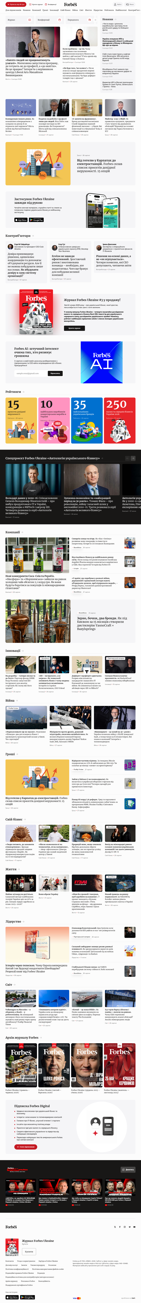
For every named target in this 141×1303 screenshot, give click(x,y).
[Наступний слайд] (95, 19)
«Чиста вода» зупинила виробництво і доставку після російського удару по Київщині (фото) (115, 27)
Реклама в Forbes (28, 1281)
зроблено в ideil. (128, 1298)
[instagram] (124, 1227)
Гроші (45, 10)
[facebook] (119, 1227)
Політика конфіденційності (17, 1269)
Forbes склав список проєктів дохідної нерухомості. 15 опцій (99, 166)
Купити (29, 1251)
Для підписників (13, 10)
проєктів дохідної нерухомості (16, 410)
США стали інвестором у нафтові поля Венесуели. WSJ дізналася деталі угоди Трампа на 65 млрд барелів (116, 57)
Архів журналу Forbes (22, 1037)
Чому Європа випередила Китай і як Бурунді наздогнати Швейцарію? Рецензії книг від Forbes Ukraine (36, 968)
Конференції (52, 4)
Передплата (73, 20)
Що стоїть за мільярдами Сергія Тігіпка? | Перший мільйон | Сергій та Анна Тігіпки (87, 1200)
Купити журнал (37, 4)
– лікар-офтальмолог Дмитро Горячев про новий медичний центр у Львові (53, 849)
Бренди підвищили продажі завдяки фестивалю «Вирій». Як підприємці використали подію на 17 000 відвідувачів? (20, 850)
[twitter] (115, 1227)
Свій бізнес (65, 10)
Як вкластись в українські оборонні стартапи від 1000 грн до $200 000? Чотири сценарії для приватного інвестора (92, 783)
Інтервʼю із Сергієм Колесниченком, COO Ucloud (54, 682)
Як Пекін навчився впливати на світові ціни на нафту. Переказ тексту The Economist (86, 1013)
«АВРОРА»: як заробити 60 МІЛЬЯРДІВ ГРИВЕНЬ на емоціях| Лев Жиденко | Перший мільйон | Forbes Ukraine (20, 1200)
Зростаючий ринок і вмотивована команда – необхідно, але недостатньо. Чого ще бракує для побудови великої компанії (70, 266)
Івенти (24, 1265)
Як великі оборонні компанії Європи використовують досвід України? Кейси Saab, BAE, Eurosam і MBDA (69, 737)
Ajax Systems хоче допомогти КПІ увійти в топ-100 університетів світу (93, 930)
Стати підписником (27, 1147)
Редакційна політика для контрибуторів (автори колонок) (30, 1277)
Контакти (10, 1261)
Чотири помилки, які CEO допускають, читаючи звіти (113, 261)
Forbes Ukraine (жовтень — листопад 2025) (116, 1091)
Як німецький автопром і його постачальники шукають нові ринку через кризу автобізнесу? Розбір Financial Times (21, 1017)
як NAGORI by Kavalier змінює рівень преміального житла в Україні (119, 898)
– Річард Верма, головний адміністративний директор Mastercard (95, 583)
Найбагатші (121, 10)
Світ (81, 10)
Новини (27, 10)
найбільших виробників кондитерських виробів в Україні (53, 412)
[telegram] (129, 1227)
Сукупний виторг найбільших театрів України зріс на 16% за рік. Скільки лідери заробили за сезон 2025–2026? (20, 899)
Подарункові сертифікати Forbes (19, 1285)
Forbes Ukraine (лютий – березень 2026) (49, 1091)
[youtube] (134, 1227)
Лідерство (98, 10)
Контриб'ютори (68, 62)
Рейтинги (109, 10)
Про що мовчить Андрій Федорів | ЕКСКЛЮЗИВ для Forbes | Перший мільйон (118, 1200)
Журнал (11, 20)
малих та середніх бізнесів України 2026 (119, 410)
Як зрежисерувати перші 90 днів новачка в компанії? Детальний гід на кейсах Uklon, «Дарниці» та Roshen (92, 950)
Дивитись (130, 1170)
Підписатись (55, 373)
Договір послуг (12, 1265)
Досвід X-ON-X (120, 848)
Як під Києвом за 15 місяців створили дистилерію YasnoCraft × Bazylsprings (102, 623)
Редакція (41, 1273)
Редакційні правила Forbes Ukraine (20, 1273)
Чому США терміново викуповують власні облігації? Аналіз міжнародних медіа (119, 1015)
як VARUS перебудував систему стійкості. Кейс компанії (93, 968)
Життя (88, 10)
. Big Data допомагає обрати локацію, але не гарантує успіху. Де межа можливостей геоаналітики (86, 849)
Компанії (36, 10)
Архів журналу (12, 1281)
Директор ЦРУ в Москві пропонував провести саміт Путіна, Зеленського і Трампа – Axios (117, 84)
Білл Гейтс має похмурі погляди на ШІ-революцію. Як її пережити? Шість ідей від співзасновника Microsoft (53, 125)
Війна (75, 10)
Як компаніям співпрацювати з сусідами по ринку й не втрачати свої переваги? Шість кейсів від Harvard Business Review (20, 125)
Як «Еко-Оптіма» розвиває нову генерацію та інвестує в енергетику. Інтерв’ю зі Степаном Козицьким (93, 541)
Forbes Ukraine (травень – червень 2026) (18, 1091)
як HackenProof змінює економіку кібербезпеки (119, 678)
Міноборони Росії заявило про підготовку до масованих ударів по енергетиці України (117, 71)
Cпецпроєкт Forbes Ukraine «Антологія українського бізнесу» (53, 458)
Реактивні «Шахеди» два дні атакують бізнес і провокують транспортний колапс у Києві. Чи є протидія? (26, 735)
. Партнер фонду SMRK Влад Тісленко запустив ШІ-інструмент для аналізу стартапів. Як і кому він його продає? (20, 682)
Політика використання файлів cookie (48, 1269)
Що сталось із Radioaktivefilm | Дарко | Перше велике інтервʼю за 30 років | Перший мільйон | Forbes (53, 1200)
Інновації (54, 10)
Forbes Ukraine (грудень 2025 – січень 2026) (85, 1091)
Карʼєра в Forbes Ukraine (48, 1261)
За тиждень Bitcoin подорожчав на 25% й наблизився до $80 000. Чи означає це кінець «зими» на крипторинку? (94, 763)
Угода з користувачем (26, 1261)
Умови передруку (38, 1265)
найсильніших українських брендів (83, 410)
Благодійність (44, 1281)
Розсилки (52, 1265)
